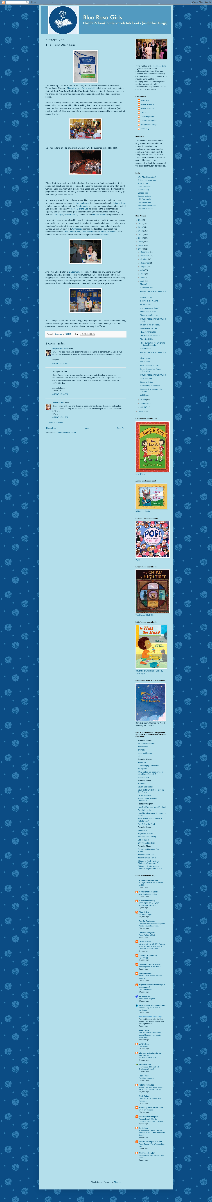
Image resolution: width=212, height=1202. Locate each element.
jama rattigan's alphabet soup (152, 1005)
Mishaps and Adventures (150, 1053)
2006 (140, 411)
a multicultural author (147, 743)
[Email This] (81, 334)
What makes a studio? (149, 365)
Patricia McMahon (107, 232)
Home (86, 428)
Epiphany (142, 784)
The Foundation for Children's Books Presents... (152, 344)
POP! (137, 560)
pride (140, 756)
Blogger (117, 1182)
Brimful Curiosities (147, 921)
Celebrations (145, 349)
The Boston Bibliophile (148, 1117)
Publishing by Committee (148, 766)
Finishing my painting (147, 837)
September (145, 263)
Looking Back (143, 840)
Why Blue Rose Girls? (147, 177)
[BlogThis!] (84, 334)
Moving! (143, 284)
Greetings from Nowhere (149, 964)
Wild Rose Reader (147, 1153)
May (142, 277)
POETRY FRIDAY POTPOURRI (153, 375)
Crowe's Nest (145, 942)
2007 (140, 249)
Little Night (58, 214)
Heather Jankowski (81, 203)
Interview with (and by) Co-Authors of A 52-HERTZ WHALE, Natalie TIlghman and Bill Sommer (152, 946)
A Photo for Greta (142, 511)
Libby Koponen (147, 116)
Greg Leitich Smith (72, 232)
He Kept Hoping (144, 795)
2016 (140, 220)
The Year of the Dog (79, 209)
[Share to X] (87, 334)
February (144, 403)
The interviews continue (150, 336)
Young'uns (142, 769)
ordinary (141, 750)
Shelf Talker (144, 1096)
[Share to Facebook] (90, 334)
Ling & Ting (140, 474)
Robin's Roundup (146, 1085)
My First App (143, 958)
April (142, 281)
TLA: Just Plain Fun (148, 332)
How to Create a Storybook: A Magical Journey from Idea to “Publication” (150, 1035)
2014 (140, 223)
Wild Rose (144, 395)
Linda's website (144, 202)
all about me (145, 304)
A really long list (144, 810)
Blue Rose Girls (147, 104)
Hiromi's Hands (99, 214)
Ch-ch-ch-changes (146, 1110)
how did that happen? (149, 328)
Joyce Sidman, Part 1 (147, 855)
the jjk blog (143, 1128)
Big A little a (144, 912)
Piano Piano (69, 214)
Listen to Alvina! (146, 382)
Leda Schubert (88, 232)
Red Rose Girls (159, 66)
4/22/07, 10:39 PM (60, 417)
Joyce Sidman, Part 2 (147, 858)
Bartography (74, 272)
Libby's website (144, 199)
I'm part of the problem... (150, 325)
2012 (140, 231)
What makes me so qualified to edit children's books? (151, 773)
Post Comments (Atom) (66, 433)
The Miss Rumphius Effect (150, 1142)
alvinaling (145, 129)
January (144, 407)
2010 (140, 238)
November (145, 256)
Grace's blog (143, 193)
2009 (140, 242)
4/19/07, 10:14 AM (60, 394)
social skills (145, 362)
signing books (146, 297)
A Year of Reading (147, 901)
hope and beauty (145, 753)
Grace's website (144, 196)
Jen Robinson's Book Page (150, 1017)
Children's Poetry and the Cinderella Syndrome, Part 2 (150, 867)
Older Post (121, 428)
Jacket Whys (144, 996)
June (142, 274)
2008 (140, 245)
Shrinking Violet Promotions (151, 1107)
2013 (140, 227)
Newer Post (51, 428)
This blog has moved (146, 1078)
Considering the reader (150, 386)
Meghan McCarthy (60, 348)
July (142, 270)
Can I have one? (147, 288)
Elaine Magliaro (147, 108)
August (143, 266)
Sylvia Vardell (88, 88)
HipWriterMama (146, 973)
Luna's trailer (143, 1046)
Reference (142, 830)
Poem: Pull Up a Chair (147, 935)
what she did (82, 206)
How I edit (142, 762)
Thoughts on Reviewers (150, 315)
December (145, 252)
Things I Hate (143, 777)
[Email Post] (77, 334)
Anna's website (144, 187)
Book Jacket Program (147, 999)
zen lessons (143, 747)
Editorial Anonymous (148, 955)
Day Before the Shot (146, 824)
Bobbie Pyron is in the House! (150, 967)
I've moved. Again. (145, 914)
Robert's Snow (119, 203)
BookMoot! (105, 234)
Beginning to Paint (145, 833)
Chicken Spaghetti (147, 933)
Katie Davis (144, 1030)
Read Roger (144, 1076)
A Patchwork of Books (148, 892)
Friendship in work (148, 312)
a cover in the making (149, 301)
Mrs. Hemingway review (148, 894)
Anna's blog (143, 183)
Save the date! (146, 378)
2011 (140, 234)
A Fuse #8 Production (148, 880)
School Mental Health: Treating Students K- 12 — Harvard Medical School (152, 1132)
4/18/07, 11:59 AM (60, 363)
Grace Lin (145, 112)
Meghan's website (145, 209)
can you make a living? (150, 308)
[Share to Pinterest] (93, 334)
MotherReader (145, 1064)
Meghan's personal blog (148, 205)
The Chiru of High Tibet (145, 615)
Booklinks (72, 88)
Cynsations (77, 229)
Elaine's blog (143, 190)
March (143, 400)
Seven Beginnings (145, 787)
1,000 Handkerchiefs (146, 843)
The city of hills (146, 339)
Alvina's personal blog (147, 180)
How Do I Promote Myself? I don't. (152, 807)
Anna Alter (145, 100)
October (144, 259)
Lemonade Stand (145, 989)
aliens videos (145, 358)
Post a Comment (56, 423)
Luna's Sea (144, 1044)
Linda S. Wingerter (149, 121)
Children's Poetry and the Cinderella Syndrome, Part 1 (150, 862)
